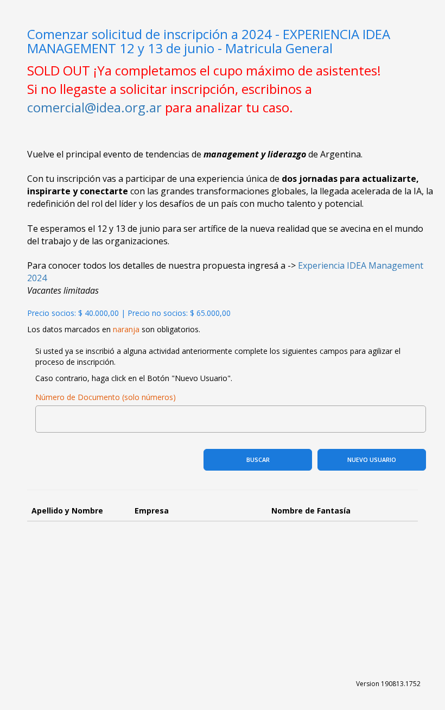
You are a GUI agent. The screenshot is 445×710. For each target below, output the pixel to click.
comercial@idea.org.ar (94, 107)
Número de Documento (77, 397)
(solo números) (149, 397)
